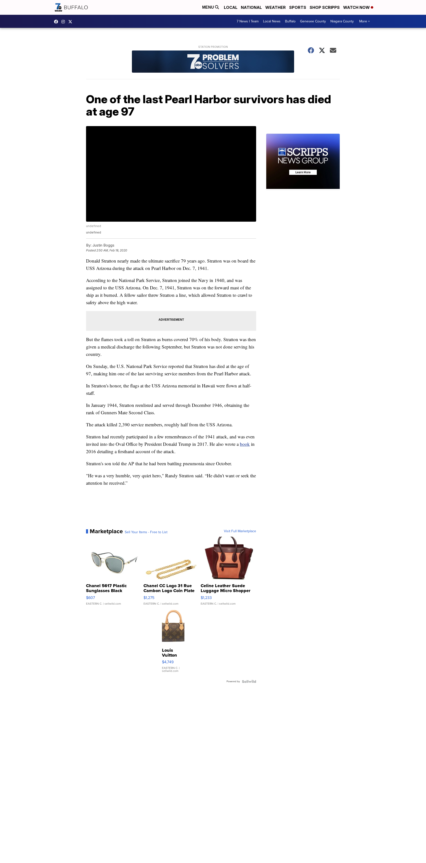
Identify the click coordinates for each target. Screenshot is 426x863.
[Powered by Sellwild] (249, 681)
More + (364, 21)
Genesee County (313, 21)
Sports (297, 7)
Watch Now (357, 7)
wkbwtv (57, 22)
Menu (208, 7)
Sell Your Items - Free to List (146, 532)
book (245, 444)
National (251, 7)
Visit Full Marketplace (240, 531)
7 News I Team (248, 21)
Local (230, 7)
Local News (272, 21)
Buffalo (290, 21)
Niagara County (342, 21)
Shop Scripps (325, 7)
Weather (275, 7)
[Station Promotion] (213, 62)
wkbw (64, 22)
